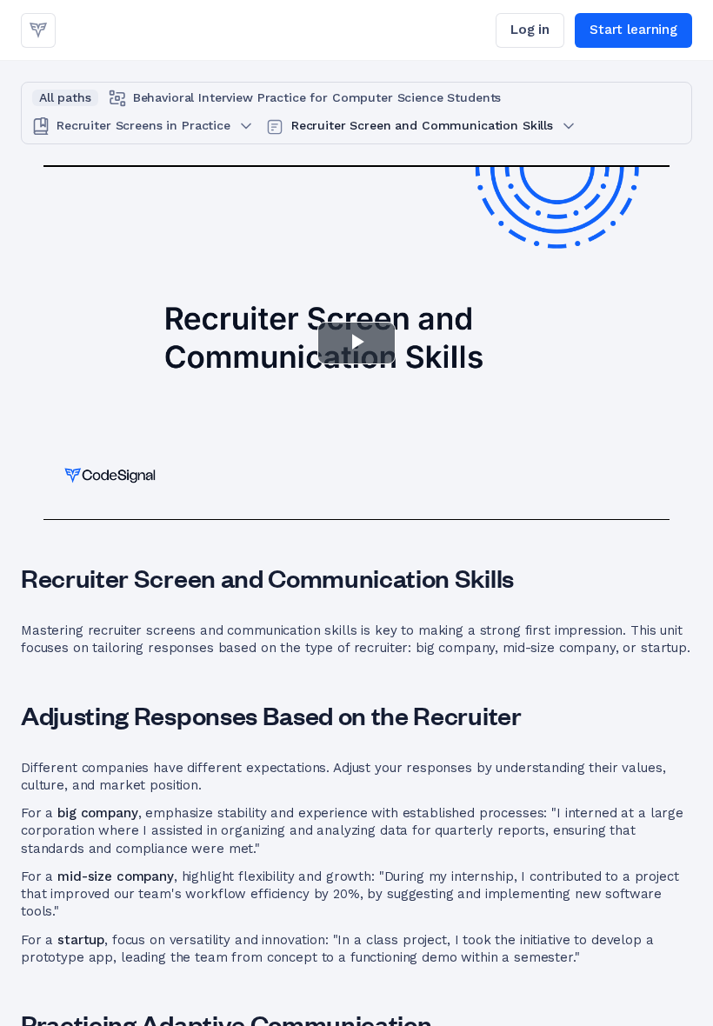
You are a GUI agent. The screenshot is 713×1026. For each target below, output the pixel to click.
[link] (38, 30)
